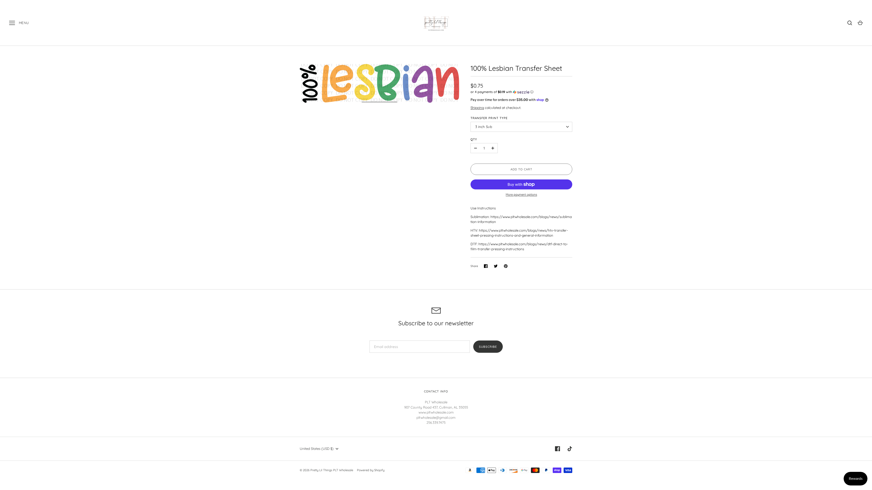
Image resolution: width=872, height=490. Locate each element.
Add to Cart (521, 169)
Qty (474, 139)
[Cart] (860, 23)
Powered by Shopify (370, 470)
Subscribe (488, 346)
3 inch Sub (483, 127)
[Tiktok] (570, 449)
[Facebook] (557, 449)
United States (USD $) (317, 448)
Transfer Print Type (489, 118)
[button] (521, 92)
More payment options (521, 194)
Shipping (477, 107)
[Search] (850, 23)
